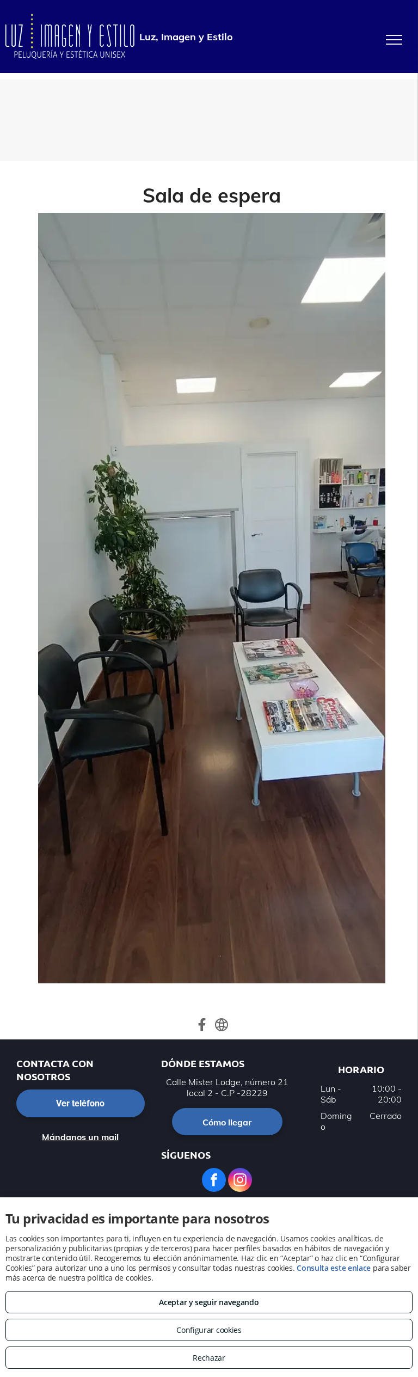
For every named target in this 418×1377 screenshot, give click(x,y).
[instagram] (240, 1181)
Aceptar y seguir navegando (209, 1302)
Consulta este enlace (334, 1268)
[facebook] (214, 1181)
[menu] (394, 40)
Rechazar (209, 1357)
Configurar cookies (209, 1330)
